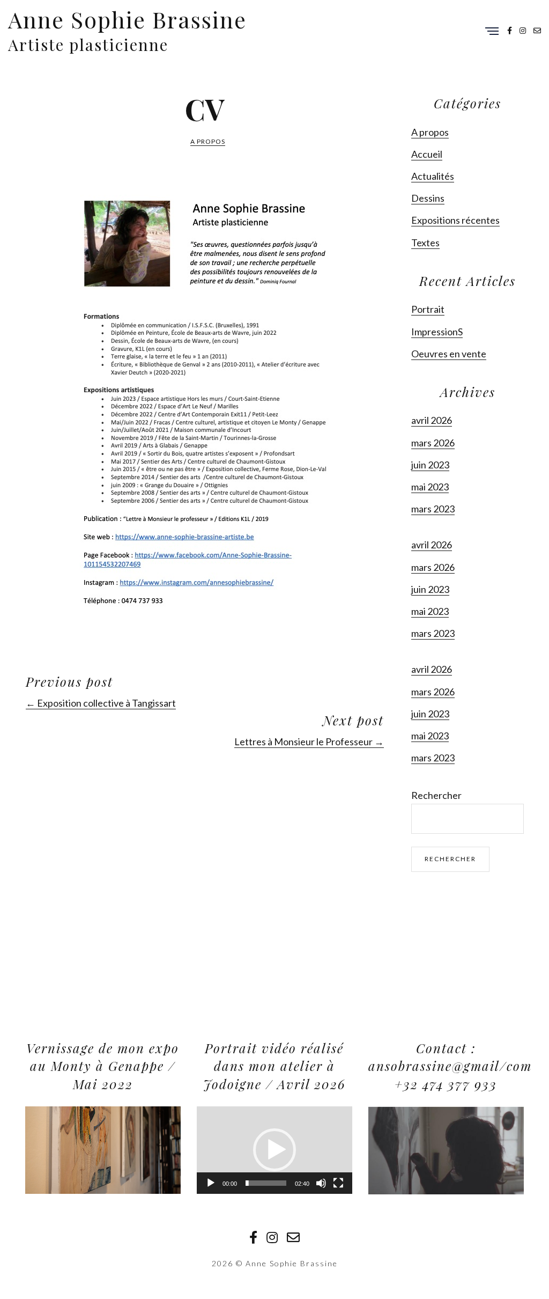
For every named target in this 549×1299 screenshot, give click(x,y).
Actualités (432, 176)
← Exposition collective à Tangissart (101, 703)
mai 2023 (430, 487)
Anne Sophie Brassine (127, 19)
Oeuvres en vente (448, 353)
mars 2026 (433, 443)
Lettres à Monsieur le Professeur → (309, 741)
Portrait (427, 309)
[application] (103, 1150)
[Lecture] (210, 1183)
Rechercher (436, 795)
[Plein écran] (338, 1183)
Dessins (427, 198)
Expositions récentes (455, 220)
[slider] (266, 1183)
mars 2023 (433, 509)
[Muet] (321, 1183)
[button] (274, 1149)
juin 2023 (430, 465)
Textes (425, 242)
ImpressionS (437, 331)
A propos (207, 141)
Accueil (426, 154)
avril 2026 (431, 420)
